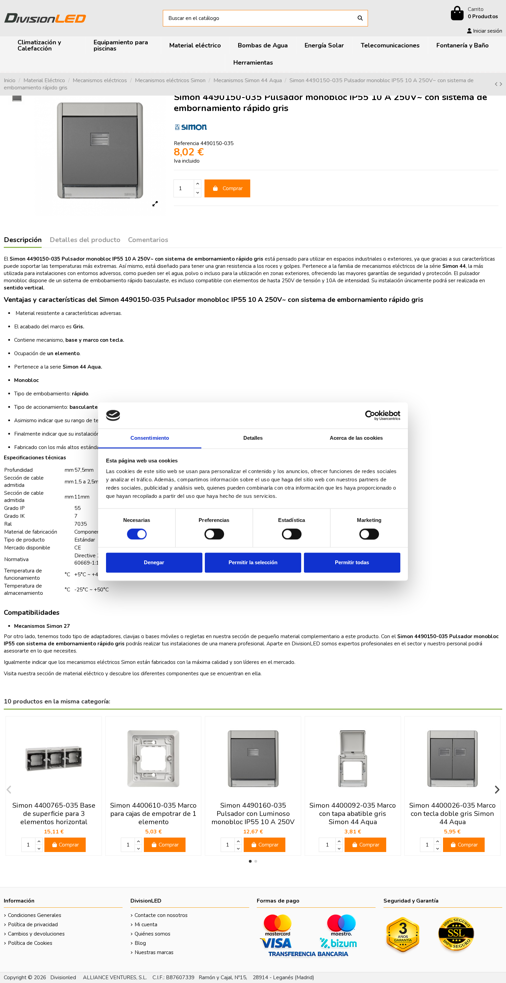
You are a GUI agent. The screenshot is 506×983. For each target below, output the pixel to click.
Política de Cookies (30, 943)
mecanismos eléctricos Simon (101, 662)
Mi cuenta (146, 924)
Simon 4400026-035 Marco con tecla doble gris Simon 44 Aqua (452, 814)
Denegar (154, 563)
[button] (250, 861)
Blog (140, 943)
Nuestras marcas (154, 952)
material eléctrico (83, 673)
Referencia (186, 143)
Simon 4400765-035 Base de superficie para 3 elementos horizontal (53, 814)
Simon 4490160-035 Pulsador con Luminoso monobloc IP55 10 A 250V (253, 814)
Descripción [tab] (23, 240)
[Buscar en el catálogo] (360, 18)
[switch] (214, 533)
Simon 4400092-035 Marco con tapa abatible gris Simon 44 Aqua (352, 814)
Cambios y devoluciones (36, 933)
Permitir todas (352, 563)
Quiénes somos (152, 933)
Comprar (233, 188)
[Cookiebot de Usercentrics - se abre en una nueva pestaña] (370, 415)
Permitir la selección (253, 563)
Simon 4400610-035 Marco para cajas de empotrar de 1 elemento (153, 814)
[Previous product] (497, 84)
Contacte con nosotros (161, 915)
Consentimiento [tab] (149, 438)
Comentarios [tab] (148, 240)
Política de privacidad (33, 924)
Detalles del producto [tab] (85, 240)
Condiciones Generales (34, 915)
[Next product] (500, 84)
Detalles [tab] (253, 438)
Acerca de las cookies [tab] (356, 438)
